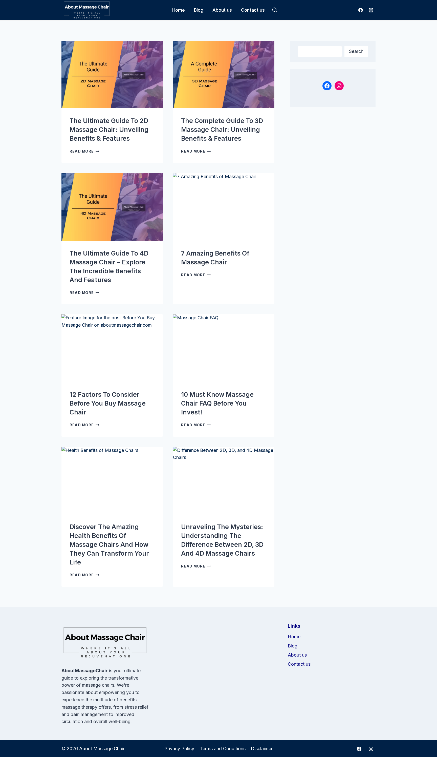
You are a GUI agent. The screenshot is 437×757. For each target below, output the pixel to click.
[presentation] (112, 74)
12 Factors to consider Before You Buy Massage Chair (108, 403)
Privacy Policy (179, 748)
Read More (84, 151)
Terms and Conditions (223, 748)
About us (222, 10)
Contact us (253, 10)
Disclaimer (262, 748)
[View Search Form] (274, 10)
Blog (198, 10)
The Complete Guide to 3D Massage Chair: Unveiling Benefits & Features (222, 129)
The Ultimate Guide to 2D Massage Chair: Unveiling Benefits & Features (109, 129)
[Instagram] (371, 10)
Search (356, 51)
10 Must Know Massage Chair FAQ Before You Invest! (217, 403)
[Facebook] (360, 10)
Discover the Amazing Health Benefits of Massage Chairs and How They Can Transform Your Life (109, 544)
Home (178, 10)
